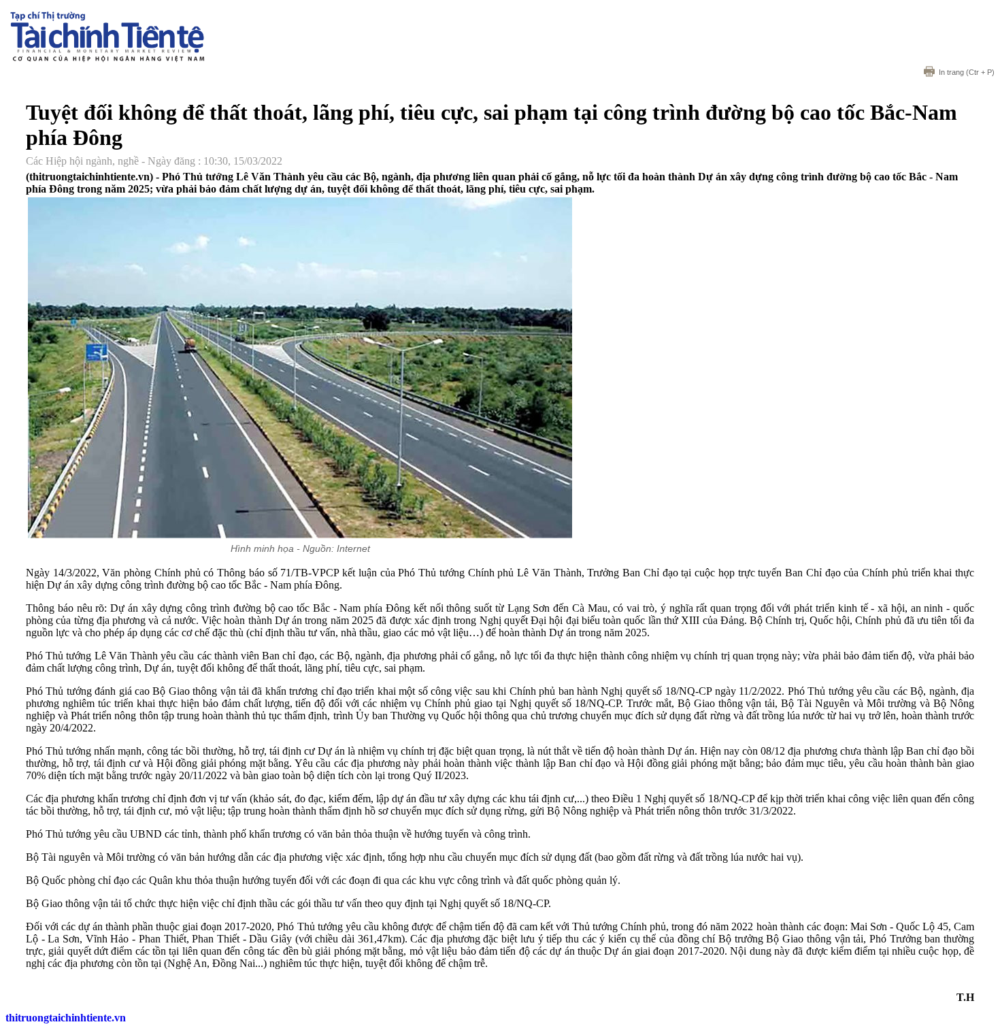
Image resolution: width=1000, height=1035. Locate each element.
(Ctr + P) (967, 72)
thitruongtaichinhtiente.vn (65, 1017)
